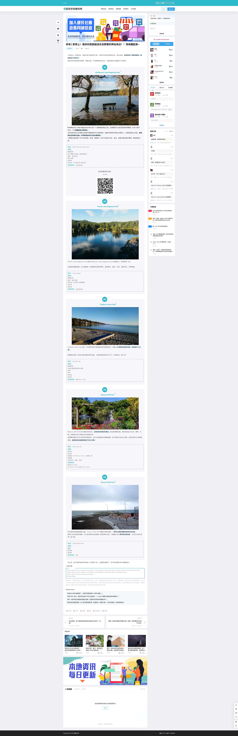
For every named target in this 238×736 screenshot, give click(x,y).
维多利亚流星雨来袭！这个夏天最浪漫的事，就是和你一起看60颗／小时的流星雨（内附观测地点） (96, 602)
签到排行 (162, 82)
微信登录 (154, 23)
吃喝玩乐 (69, 48)
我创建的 (170, 87)
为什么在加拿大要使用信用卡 (164, 142)
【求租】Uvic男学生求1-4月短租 (165, 189)
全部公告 (162, 33)
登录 (164, 9)
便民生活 (76, 733)
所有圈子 (162, 125)
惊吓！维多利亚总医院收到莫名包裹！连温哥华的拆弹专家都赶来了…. (87, 599)
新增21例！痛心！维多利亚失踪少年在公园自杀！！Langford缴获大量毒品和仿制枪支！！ (93, 596)
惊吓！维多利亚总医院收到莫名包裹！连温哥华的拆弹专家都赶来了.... (115, 650)
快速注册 (171, 9)
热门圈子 (153, 87)
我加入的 (162, 87)
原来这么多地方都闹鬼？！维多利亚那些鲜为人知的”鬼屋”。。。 (85, 593)
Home (65, 3)
